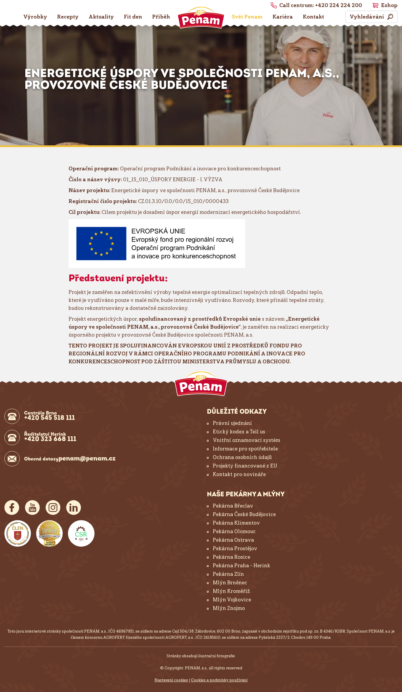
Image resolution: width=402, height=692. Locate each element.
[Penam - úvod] (201, 383)
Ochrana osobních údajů (242, 457)
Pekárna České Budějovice (244, 514)
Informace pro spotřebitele (245, 448)
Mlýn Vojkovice (232, 599)
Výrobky (35, 17)
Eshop (389, 5)
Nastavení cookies (171, 680)
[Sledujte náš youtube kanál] (32, 507)
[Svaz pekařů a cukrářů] (17, 533)
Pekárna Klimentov (236, 523)
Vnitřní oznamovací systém (246, 440)
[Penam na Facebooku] (11, 507)
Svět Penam (247, 17)
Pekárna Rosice (231, 557)
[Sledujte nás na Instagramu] (53, 507)
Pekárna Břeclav (233, 506)
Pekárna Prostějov (235, 548)
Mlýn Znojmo (229, 608)
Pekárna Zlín (228, 574)
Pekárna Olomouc (234, 531)
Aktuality (101, 17)
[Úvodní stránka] (201, 17)
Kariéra (283, 17)
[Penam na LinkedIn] (73, 507)
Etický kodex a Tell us (239, 431)
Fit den (133, 17)
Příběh (161, 17)
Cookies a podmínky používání (219, 680)
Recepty (68, 17)
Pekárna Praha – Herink (241, 565)
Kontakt (313, 17)
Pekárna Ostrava (233, 540)
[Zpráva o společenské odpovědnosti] (81, 533)
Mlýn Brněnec (230, 582)
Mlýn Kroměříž (231, 591)
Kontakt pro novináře (239, 474)
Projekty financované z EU (245, 466)
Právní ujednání (232, 423)
